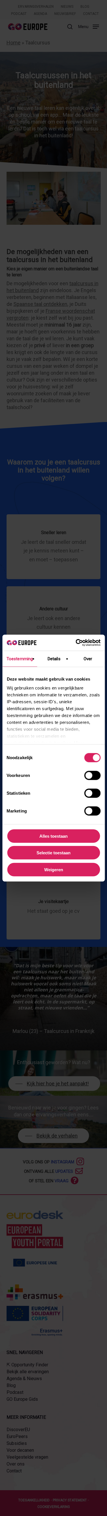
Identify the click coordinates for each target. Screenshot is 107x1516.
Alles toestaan (53, 835)
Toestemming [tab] (20, 658)
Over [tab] (88, 658)
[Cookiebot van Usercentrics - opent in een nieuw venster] (76, 642)
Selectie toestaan (53, 852)
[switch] (92, 775)
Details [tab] (54, 658)
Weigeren (53, 869)
